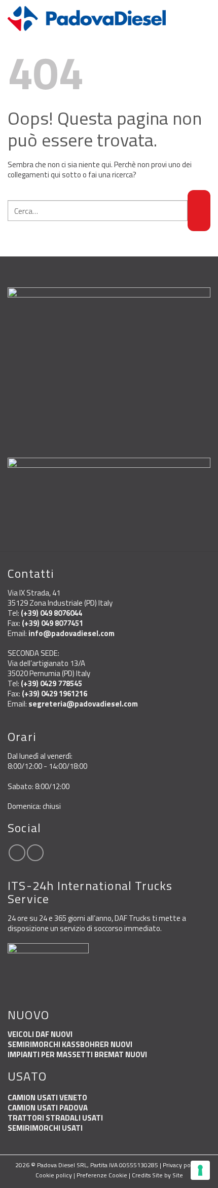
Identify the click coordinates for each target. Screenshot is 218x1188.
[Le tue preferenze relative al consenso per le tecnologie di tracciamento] (200, 1170)
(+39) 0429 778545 (51, 683)
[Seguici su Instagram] (35, 852)
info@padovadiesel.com (71, 633)
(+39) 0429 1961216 (54, 693)
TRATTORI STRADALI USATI (55, 1118)
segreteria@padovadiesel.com (83, 704)
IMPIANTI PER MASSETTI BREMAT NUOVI (77, 1054)
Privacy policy (181, 1165)
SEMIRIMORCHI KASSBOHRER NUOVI (70, 1044)
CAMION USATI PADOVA (48, 1107)
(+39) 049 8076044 (51, 613)
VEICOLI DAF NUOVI (40, 1034)
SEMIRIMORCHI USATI (45, 1128)
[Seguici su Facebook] (17, 852)
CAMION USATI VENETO (47, 1097)
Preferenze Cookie (102, 1175)
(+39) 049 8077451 (52, 623)
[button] (204, 18)
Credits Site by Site (157, 1175)
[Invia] (199, 210)
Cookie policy (53, 1175)
